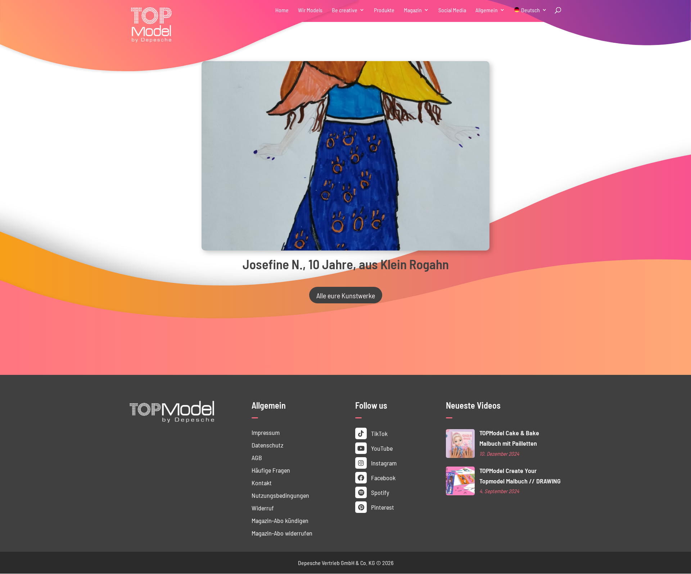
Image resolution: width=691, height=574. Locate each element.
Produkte (384, 10)
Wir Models (310, 10)
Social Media (452, 10)
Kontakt (262, 482)
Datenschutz (267, 445)
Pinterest (382, 507)
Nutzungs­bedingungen (280, 495)
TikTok (379, 433)
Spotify (379, 492)
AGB (257, 457)
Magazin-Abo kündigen (280, 520)
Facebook (383, 477)
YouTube (381, 448)
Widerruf (263, 508)
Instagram (383, 463)
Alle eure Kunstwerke (345, 295)
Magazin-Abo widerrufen (282, 533)
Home (282, 10)
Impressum (266, 432)
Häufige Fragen (271, 470)
